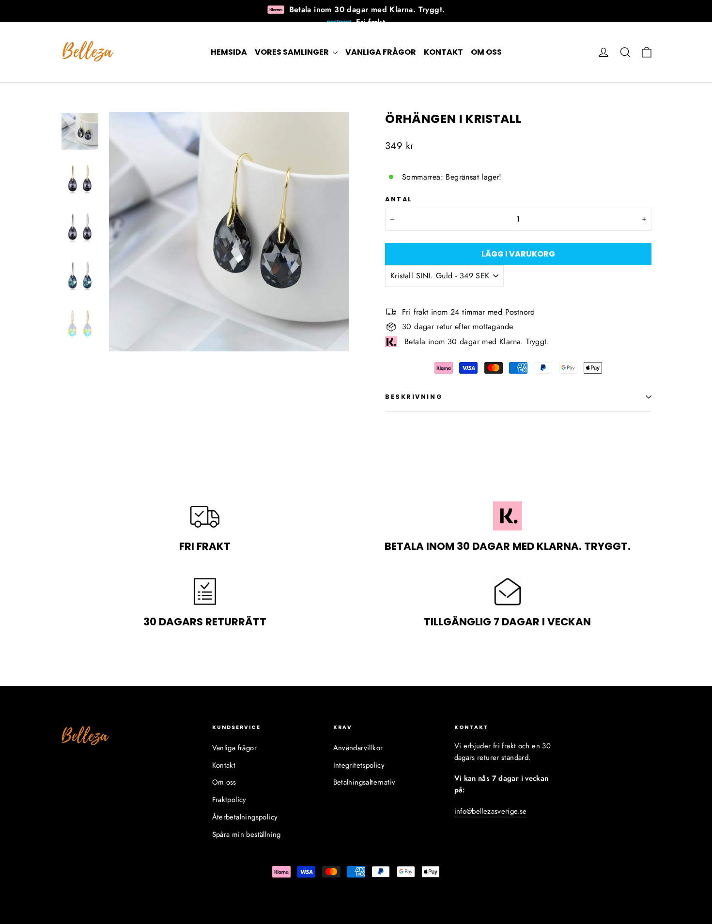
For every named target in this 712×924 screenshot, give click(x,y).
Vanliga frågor (380, 52)
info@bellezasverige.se (490, 811)
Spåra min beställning (246, 834)
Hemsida (229, 52)
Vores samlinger (292, 52)
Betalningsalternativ (364, 782)
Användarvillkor (358, 747)
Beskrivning (414, 397)
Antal (399, 199)
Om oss (486, 52)
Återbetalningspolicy (245, 817)
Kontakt (443, 52)
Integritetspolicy (359, 765)
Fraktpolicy (229, 799)
